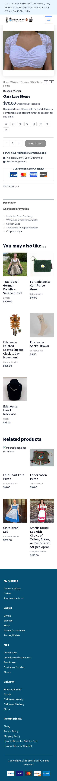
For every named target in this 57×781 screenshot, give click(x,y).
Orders (7, 593)
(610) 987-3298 (22, 3)
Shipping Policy (12, 736)
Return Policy (11, 731)
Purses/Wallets (12, 635)
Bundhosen (10, 662)
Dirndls (7, 615)
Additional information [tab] (16, 208)
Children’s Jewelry (14, 699)
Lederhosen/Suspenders (17, 657)
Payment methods (14, 598)
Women (15, 82)
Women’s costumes (14, 630)
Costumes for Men (14, 667)
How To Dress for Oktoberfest (20, 741)
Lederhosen (10, 652)
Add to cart (35, 143)
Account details (12, 588)
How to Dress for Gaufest (18, 746)
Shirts (7, 709)
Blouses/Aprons (12, 689)
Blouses (25, 82)
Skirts (7, 625)
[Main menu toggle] (48, 19)
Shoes (7, 672)
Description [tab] (9, 202)
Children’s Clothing (14, 704)
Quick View (15, 273)
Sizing (7, 726)
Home (6, 82)
